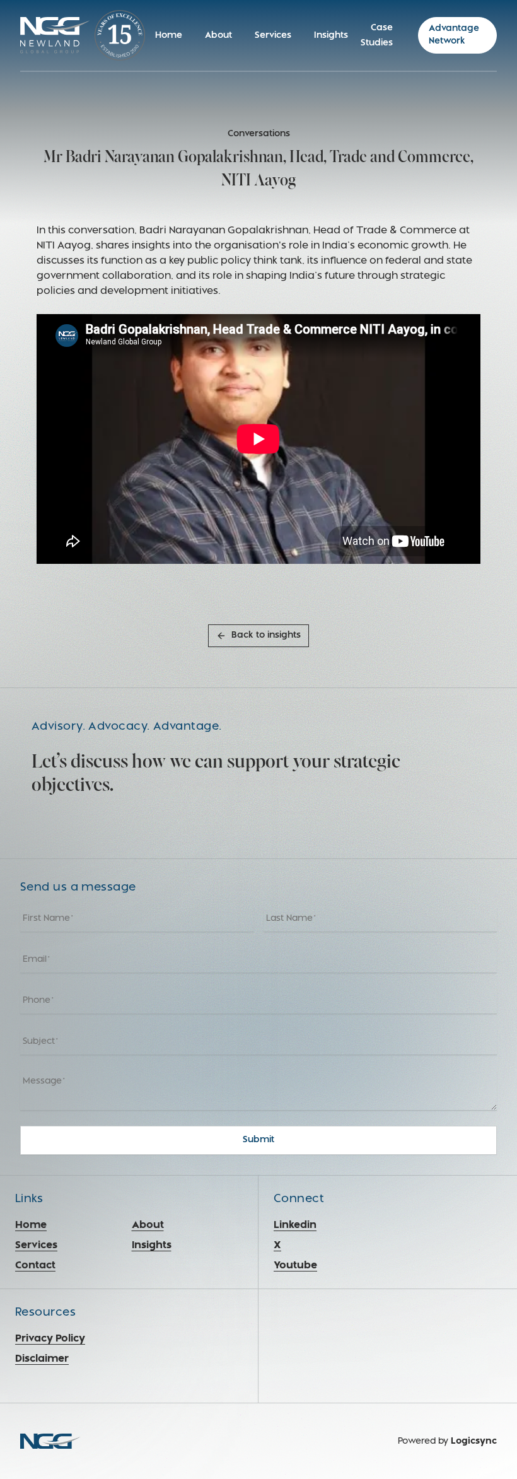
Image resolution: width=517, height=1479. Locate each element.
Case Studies (377, 35)
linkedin (295, 1225)
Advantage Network (454, 35)
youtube (295, 1266)
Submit (258, 1140)
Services (273, 35)
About (218, 35)
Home (168, 35)
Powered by (447, 1441)
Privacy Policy (50, 1339)
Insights (331, 35)
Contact (35, 1266)
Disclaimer (42, 1359)
